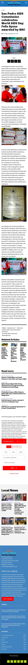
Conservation (4, 405)
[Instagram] (11, 661)
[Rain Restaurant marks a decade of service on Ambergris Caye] (20, 521)
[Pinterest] (15, 61)
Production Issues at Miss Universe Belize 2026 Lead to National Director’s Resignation (13, 394)
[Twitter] (12, 61)
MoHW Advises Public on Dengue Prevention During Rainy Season (4, 353)
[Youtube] (25, 661)
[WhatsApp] (19, 61)
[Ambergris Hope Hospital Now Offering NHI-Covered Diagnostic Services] (14, 345)
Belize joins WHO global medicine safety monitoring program (23, 354)
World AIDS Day (6, 335)
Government (4, 382)
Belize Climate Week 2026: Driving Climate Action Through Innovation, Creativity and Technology (12, 385)
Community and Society (7, 376)
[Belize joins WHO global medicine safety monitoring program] (23, 345)
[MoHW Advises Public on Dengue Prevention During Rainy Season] (4, 345)
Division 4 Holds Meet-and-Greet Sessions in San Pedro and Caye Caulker (6, 507)
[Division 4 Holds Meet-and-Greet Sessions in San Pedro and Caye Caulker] (7, 497)
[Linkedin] (15, 661)
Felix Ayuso (20, 328)
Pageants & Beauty (6, 390)
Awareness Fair (11, 328)
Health (3, 10)
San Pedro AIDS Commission (9, 333)
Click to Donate (7, 599)
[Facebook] (8, 61)
